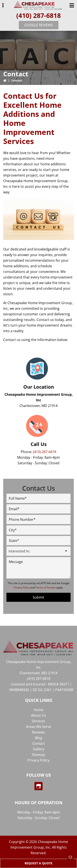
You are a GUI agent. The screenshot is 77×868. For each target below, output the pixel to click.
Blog (38, 737)
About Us (38, 715)
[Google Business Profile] (38, 786)
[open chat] (68, 859)
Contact (38, 743)
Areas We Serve (38, 726)
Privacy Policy (22, 587)
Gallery (38, 749)
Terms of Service (46, 587)
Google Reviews (38, 25)
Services (38, 721)
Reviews (38, 732)
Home (38, 709)
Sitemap (38, 754)
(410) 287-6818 (38, 15)
